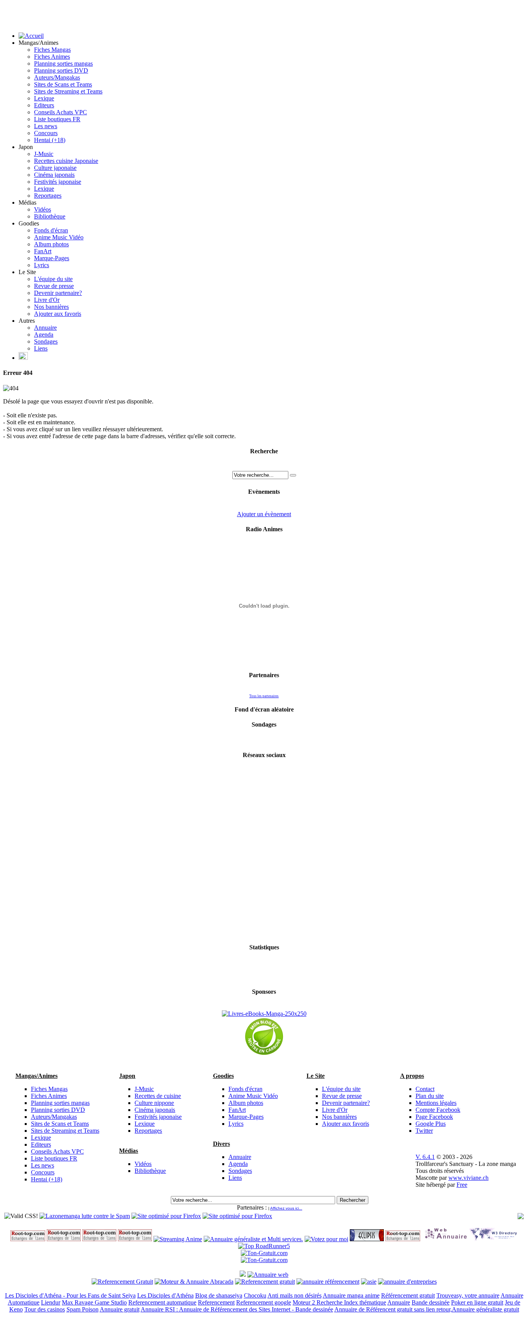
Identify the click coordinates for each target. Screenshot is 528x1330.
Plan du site (430, 1096)
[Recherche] (293, 475)
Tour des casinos (44, 1309)
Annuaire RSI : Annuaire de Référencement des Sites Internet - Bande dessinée (237, 1309)
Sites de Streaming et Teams (68, 91)
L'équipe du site (53, 279)
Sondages (46, 341)
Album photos (51, 244)
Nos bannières (51, 306)
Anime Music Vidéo (58, 237)
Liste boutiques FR (57, 119)
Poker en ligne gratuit (477, 1302)
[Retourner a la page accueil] (31, 35)
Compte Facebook (438, 1109)
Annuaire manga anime (351, 1295)
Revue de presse (54, 286)
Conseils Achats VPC (60, 112)
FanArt (42, 251)
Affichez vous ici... (286, 1208)
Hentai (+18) (49, 140)
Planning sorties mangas (63, 63)
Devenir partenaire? (58, 293)
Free (461, 1184)
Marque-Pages (51, 258)
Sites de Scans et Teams (63, 84)
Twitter (424, 1130)
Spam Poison (82, 1309)
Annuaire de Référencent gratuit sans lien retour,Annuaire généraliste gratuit (426, 1309)
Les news (45, 126)
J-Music (43, 154)
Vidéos (42, 209)
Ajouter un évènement (264, 514)
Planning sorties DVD (61, 70)
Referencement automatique (162, 1302)
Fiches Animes (52, 56)
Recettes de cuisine (158, 1096)
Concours (46, 133)
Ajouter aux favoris (57, 313)
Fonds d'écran (51, 230)
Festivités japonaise (57, 181)
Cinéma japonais (54, 174)
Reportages (47, 195)
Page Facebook (434, 1116)
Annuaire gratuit (120, 1309)
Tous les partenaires (264, 696)
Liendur (50, 1302)
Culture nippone (154, 1103)
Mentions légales (436, 1103)
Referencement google (263, 1302)
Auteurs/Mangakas (57, 77)
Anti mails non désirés (294, 1295)
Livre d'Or (47, 299)
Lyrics (41, 265)
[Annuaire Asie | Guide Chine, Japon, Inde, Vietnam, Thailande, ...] (368, 1281)
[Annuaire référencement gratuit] (267, 1274)
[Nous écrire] (23, 357)
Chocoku (255, 1295)
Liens (41, 348)
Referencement (216, 1302)
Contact (425, 1089)
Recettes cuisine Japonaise (66, 161)
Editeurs (44, 105)
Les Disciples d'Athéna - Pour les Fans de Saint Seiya (70, 1295)
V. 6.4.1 (425, 1157)
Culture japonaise (55, 167)
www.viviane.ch (468, 1177)
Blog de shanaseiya (218, 1295)
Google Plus (431, 1123)
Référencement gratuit (408, 1295)
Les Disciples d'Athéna (165, 1295)
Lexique (44, 98)
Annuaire (45, 327)
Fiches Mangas (52, 49)
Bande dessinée (431, 1302)
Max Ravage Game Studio (94, 1302)
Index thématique (365, 1302)
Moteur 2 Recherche (318, 1302)
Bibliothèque (49, 216)
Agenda (43, 334)
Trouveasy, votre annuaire (467, 1295)
